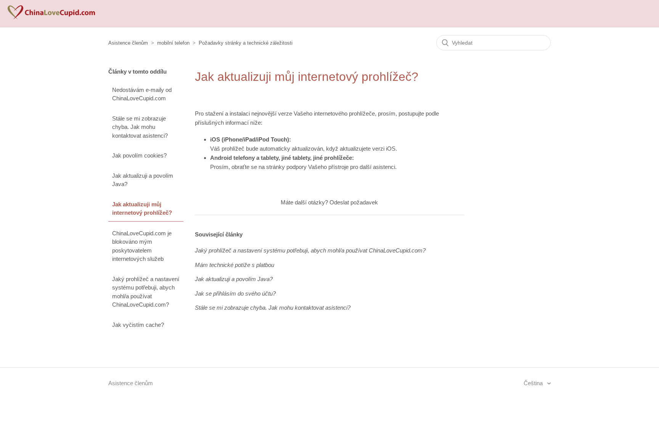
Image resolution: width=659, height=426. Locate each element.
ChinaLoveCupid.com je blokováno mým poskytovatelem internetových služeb (142, 246)
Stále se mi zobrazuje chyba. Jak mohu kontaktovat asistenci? (140, 127)
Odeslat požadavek (354, 202)
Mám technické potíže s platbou (234, 265)
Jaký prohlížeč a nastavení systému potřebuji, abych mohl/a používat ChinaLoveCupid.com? (145, 292)
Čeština (534, 383)
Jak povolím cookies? (139, 155)
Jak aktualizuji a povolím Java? (142, 180)
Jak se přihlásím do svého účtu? (235, 293)
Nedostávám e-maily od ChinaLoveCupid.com (142, 94)
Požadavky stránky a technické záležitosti (246, 43)
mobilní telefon (173, 43)
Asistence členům (128, 43)
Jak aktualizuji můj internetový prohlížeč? (142, 208)
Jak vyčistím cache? (138, 325)
